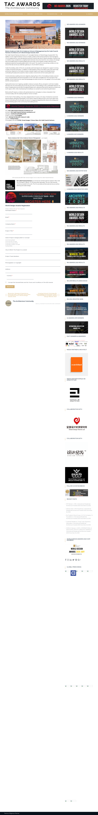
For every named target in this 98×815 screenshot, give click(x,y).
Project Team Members (12, 256)
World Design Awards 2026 (14, 14)
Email (7, 217)
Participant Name (10, 210)
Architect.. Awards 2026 (34, 14)
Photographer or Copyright (13, 262)
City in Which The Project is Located (16, 250)
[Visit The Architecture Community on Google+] (79, 560)
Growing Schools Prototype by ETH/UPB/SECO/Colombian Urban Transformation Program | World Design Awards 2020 (47, 295)
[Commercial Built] (32, 240)
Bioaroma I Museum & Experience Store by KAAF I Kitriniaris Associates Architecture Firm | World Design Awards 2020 (19, 295)
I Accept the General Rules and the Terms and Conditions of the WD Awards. (30, 282)
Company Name (10, 224)
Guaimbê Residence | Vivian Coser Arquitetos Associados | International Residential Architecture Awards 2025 (78, 523)
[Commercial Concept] (32, 241)
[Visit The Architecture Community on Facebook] (65, 560)
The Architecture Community (52, 303)
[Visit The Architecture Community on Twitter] (73, 560)
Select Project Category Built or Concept (17, 237)
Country (9, 275)
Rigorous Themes (14, 813)
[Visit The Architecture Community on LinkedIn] (71, 560)
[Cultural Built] (32, 246)
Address (7, 269)
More (61, 14)
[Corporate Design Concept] (32, 244)
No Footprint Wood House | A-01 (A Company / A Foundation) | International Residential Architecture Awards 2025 (79, 517)
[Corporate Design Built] (32, 243)
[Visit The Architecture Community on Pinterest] (76, 560)
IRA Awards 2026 (52, 14)
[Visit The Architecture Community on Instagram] (68, 560)
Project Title (9, 231)
